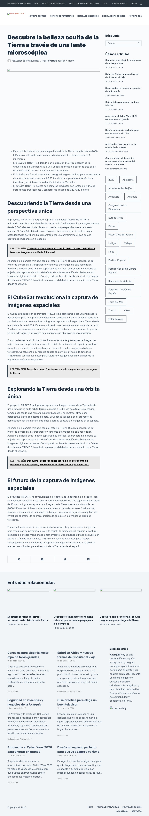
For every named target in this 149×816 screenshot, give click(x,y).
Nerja (111, 251)
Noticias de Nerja (119, 4)
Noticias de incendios (88, 16)
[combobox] (121, 43)
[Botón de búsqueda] (138, 43)
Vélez (127, 310)
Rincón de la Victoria (119, 281)
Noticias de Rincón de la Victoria (84, 4)
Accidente (128, 179)
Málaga (128, 243)
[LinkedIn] (88, 559)
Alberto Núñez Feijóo (120, 188)
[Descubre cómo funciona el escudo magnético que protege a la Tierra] (121, 600)
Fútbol (111, 226)
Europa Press (115, 217)
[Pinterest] (65, 559)
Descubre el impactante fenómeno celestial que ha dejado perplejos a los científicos (73, 620)
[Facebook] (19, 559)
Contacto (137, 811)
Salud (105, 4)
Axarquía (132, 196)
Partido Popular (117, 260)
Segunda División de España (119, 291)
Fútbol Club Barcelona (120, 234)
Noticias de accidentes (113, 16)
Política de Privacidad (108, 807)
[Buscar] (141, 4)
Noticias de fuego (37, 16)
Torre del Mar (115, 301)
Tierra (71, 61)
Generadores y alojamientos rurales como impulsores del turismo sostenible (120, 161)
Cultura (135, 4)
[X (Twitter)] (42, 559)
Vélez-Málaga (115, 319)
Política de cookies (132, 807)
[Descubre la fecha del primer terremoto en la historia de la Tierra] (28, 600)
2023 (111, 179)
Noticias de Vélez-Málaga (53, 4)
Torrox (112, 310)
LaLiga (112, 243)
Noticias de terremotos (62, 16)
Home (90, 807)
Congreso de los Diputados (117, 207)
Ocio (36, 4)
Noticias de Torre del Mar (19, 4)
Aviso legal (122, 811)
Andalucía (113, 196)
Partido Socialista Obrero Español (122, 270)
